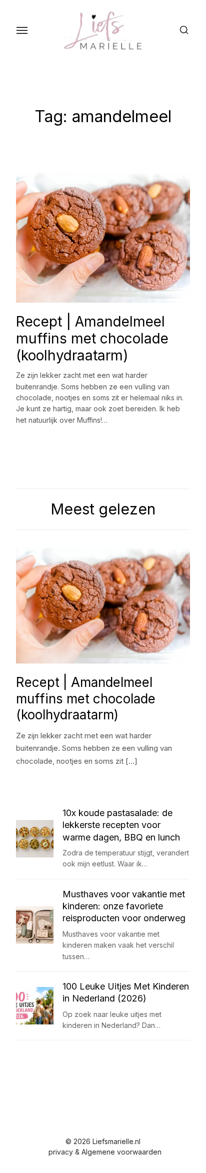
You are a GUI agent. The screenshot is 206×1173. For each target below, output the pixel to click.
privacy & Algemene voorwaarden (105, 1152)
